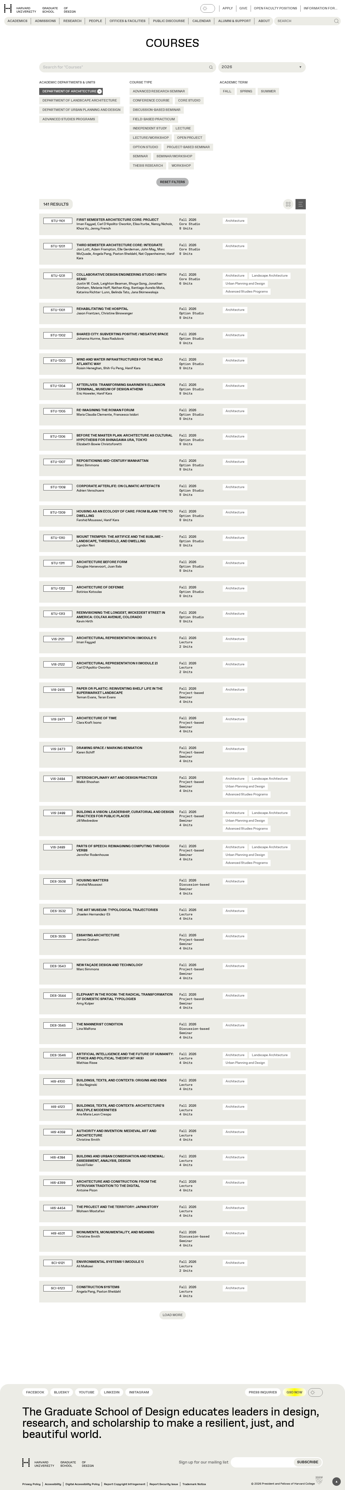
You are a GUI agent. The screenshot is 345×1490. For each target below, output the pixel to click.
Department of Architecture (69, 91)
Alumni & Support (234, 21)
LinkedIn (111, 1392)
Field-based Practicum (154, 119)
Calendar (201, 21)
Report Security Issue (164, 1484)
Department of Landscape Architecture (79, 100)
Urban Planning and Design (245, 284)
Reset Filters (172, 182)
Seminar (140, 156)
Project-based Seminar (188, 147)
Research (72, 21)
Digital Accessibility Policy (82, 1484)
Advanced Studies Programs (68, 119)
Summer (268, 91)
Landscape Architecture (270, 276)
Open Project (189, 138)
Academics (17, 21)
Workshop (181, 166)
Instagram (139, 1392)
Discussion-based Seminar (157, 110)
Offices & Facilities (128, 21)
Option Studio (145, 147)
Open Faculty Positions (275, 8)
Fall (227, 91)
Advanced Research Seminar (159, 91)
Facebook (35, 1392)
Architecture (235, 221)
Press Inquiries (263, 1392)
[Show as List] (300, 204)
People (95, 21)
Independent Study (150, 128)
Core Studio (189, 100)
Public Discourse (169, 21)
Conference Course (151, 100)
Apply (227, 8)
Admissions (45, 21)
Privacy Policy (31, 1484)
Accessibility (53, 1484)
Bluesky (61, 1392)
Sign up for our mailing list (204, 1462)
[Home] (58, 1462)
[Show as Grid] (288, 204)
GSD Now (294, 1392)
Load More (173, 1315)
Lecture (183, 128)
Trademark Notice (194, 1484)
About (264, 21)
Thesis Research (148, 166)
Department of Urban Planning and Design (81, 110)
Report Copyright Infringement (124, 1484)
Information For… (320, 8)
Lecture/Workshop (151, 138)
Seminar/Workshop (174, 156)
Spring (246, 91)
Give (243, 8)
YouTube (86, 1392)
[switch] (207, 8)
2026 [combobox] (227, 67)
